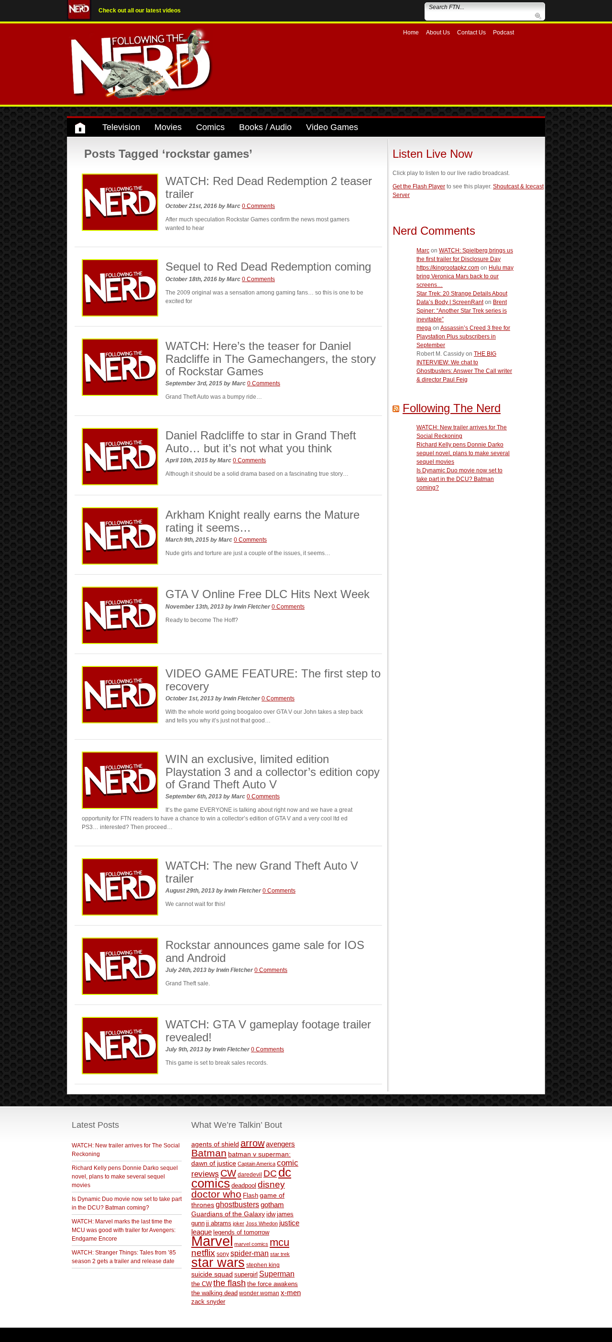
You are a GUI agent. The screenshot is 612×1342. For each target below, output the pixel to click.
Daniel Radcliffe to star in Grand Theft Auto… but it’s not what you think (260, 441)
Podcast (503, 32)
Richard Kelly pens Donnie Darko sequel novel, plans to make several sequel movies (463, 453)
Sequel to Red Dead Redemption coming (268, 266)
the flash (229, 1283)
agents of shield (215, 1144)
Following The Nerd (452, 408)
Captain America (256, 1164)
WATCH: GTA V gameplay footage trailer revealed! (268, 1030)
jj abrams (218, 1223)
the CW (201, 1283)
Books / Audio (265, 127)
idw (270, 1214)
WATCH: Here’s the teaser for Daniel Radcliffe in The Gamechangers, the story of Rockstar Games (270, 358)
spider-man (249, 1253)
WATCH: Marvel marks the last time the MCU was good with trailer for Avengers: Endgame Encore (123, 1230)
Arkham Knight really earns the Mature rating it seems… (262, 521)
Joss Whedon (262, 1223)
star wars (218, 1262)
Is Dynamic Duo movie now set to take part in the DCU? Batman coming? (459, 479)
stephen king (263, 1265)
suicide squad (212, 1274)
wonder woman (259, 1293)
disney (271, 1184)
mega (423, 328)
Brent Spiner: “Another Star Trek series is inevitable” (461, 311)
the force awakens (272, 1283)
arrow (252, 1143)
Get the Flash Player (419, 186)
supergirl (246, 1274)
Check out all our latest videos (139, 10)
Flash (250, 1195)
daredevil (250, 1174)
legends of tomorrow (241, 1232)
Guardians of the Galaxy (228, 1214)
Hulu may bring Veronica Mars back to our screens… (465, 276)
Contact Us (471, 32)
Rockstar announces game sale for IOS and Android (264, 951)
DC (270, 1173)
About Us (438, 32)
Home (411, 32)
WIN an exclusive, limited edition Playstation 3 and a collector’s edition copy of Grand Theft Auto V (272, 772)
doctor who (216, 1194)
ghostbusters (237, 1204)
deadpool (243, 1185)
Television (121, 127)
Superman (277, 1273)
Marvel (212, 1241)
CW (228, 1173)
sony (223, 1254)
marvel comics (251, 1244)
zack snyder (208, 1301)
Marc (422, 250)
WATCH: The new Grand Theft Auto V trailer (261, 871)
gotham (272, 1205)
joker (238, 1223)
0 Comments (258, 206)
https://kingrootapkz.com (447, 267)
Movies (168, 127)
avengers (280, 1144)
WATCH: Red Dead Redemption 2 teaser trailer (268, 187)
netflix (203, 1252)
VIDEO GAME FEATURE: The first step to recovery (273, 679)
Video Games (332, 127)
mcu (279, 1242)
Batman (209, 1152)
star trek (280, 1254)
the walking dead (214, 1293)
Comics (210, 127)
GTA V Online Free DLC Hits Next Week (267, 594)
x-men (291, 1292)
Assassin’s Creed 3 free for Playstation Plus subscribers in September (463, 337)
